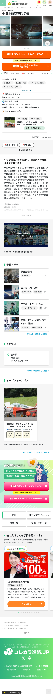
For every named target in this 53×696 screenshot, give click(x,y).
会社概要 (26, 670)
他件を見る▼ (26, 91)
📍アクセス (26, 145)
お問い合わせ (10, 670)
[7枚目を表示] (31, 612)
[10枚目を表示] (38, 612)
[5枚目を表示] (27, 612)
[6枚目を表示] (29, 612)
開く (26, 633)
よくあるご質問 (41, 666)
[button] (1, 73)
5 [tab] (30, 48)
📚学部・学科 (10, 145)
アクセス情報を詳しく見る (37, 371)
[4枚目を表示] (25, 612)
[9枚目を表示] (36, 612)
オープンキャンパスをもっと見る (34, 452)
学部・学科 (15, 73)
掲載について (42, 670)
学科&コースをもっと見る (37, 334)
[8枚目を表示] (34, 612)
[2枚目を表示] (21, 612)
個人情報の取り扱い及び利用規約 (18, 666)
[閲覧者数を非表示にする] (19, 692)
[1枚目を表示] (18, 612)
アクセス (45, 73)
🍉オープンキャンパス (30, 73)
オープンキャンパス (39, 514)
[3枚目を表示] (23, 612)
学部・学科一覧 (39, 523)
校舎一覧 (14, 523)
